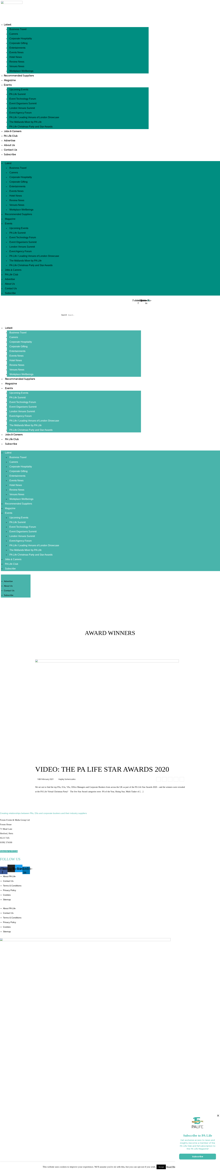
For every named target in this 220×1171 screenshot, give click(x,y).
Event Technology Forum (22, 99)
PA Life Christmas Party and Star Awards (31, 126)
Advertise (9, 140)
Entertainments (17, 48)
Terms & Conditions (12, 885)
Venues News (16, 66)
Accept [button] (161, 1167)
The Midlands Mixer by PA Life (25, 122)
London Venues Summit (22, 108)
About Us (9, 145)
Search (64, 315)
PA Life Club (11, 136)
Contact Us (10, 150)
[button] (75, 308)
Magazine (10, 80)
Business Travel (17, 29)
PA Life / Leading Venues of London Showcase (34, 117)
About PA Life (9, 876)
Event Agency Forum (20, 112)
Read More (171, 1167)
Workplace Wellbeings (21, 71)
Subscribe (10, 154)
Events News (16, 52)
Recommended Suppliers (19, 75)
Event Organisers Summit (23, 103)
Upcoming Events (18, 89)
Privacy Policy (9, 890)
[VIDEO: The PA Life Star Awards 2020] (158, 779)
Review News (16, 61)
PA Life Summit (17, 94)
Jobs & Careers (12, 131)
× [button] (218, 1115)
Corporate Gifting (18, 43)
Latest (7, 24)
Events (8, 85)
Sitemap (7, 899)
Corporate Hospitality (20, 38)
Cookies (7, 895)
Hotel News (15, 57)
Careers (13, 34)
